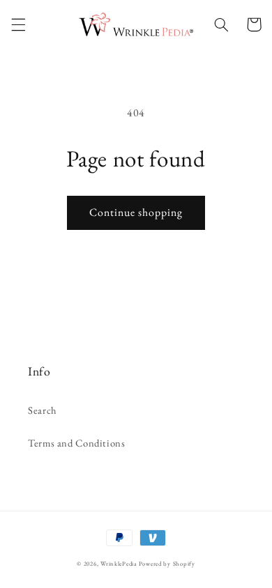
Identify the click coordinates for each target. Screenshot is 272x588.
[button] (18, 24)
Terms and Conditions (77, 442)
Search (42, 410)
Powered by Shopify (167, 563)
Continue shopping (136, 212)
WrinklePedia (118, 563)
